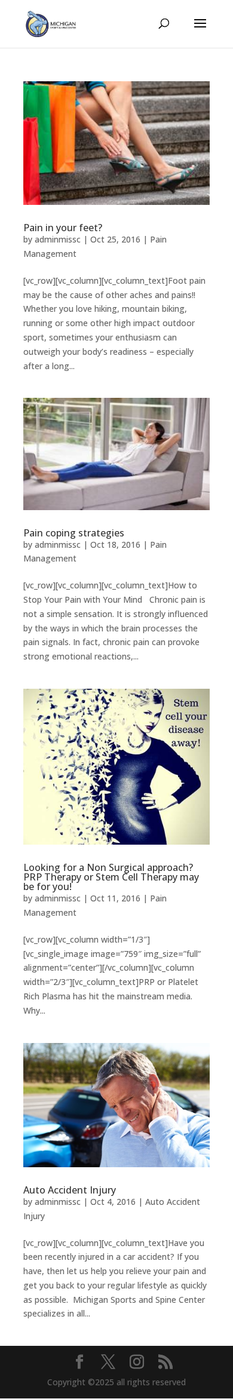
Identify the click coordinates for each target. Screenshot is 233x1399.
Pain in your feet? (62, 227)
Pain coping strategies (73, 532)
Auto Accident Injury (69, 1189)
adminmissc (58, 239)
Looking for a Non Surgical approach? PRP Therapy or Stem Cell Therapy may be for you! (111, 877)
